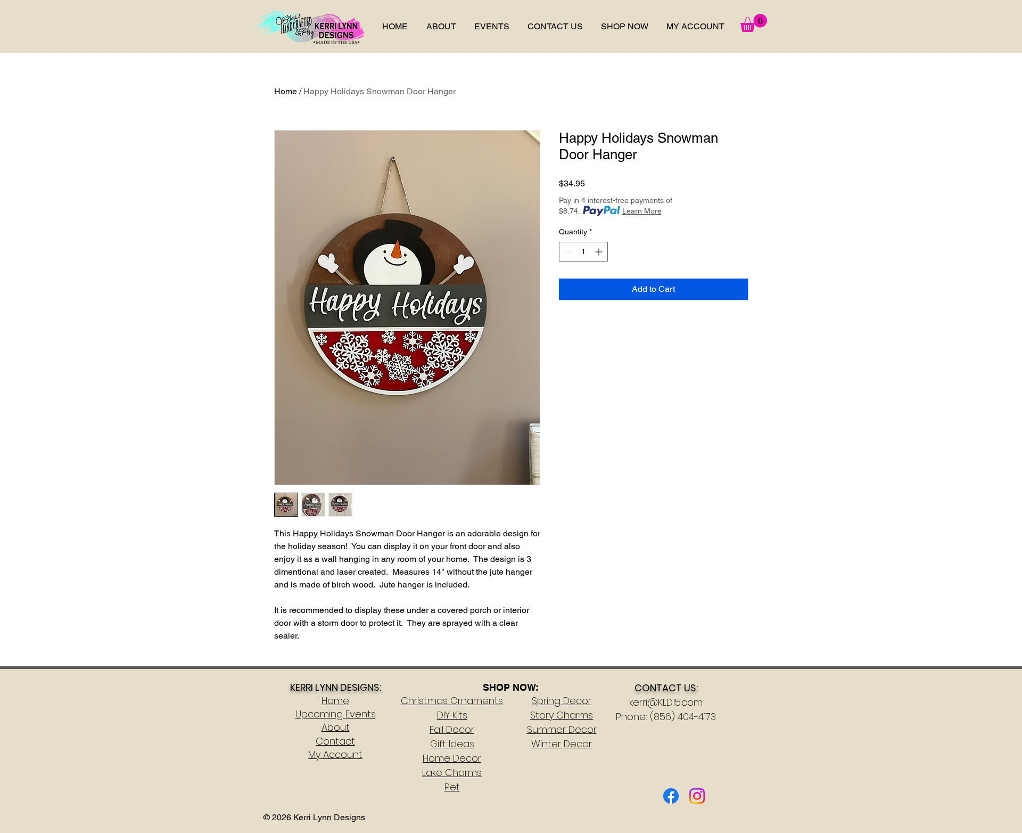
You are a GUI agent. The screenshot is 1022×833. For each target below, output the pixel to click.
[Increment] (599, 251)
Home (285, 91)
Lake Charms (452, 772)
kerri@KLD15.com (666, 702)
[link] (753, 23)
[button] (624, 27)
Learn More (642, 211)
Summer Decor (562, 729)
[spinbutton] (583, 251)
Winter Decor (561, 743)
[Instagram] (697, 796)
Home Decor (452, 758)
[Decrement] (567, 251)
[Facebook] (671, 796)
